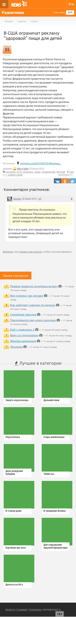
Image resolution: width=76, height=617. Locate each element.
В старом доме (14, 510)
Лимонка (16, 346)
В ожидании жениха (55, 510)
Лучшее (9, 21)
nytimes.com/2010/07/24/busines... (40, 163)
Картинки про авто (16, 547)
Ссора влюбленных (54, 437)
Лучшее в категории (39, 363)
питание (60, 171)
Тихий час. (49, 473)
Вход (71, 4)
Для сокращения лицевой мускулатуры (56, 546)
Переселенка (13, 437)
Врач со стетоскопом (24, 335)
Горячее (22, 21)
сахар (37, 171)
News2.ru (10, 609)
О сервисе (21, 609)
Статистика (35, 609)
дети (19, 171)
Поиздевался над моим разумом (33, 320)
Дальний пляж (51, 400)
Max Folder (23, 168)
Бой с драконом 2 (22, 329)
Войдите (8, 251)
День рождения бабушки (14, 472)
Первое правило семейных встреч (34, 286)
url (40, 198)
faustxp (17, 198)
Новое (34, 21)
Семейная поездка (23, 314)
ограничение (48, 171)
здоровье (28, 171)
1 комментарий (14, 174)
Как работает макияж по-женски (32, 305)
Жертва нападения (23, 341)
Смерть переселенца (17, 400)
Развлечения (13, 12)
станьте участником (30, 251)
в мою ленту (59, 12)
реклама (10, 171)
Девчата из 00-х (14, 584)
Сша (71, 171)
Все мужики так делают (26, 295)
